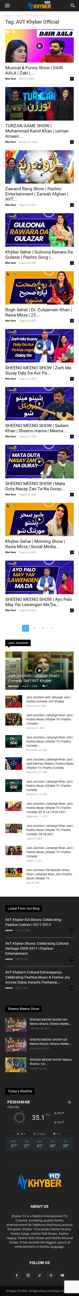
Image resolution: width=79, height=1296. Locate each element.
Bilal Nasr (10, 78)
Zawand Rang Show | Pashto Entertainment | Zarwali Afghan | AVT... (36, 194)
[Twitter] (51, 1275)
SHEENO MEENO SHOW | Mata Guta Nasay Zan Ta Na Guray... (35, 486)
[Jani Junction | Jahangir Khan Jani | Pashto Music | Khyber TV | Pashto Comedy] (13, 785)
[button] (7, 5)
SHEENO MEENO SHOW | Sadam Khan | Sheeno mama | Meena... (36, 428)
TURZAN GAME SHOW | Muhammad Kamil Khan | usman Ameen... (37, 131)
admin (9, 930)
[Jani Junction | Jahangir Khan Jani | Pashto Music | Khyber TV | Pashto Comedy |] (13, 719)
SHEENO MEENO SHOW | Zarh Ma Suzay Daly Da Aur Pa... (38, 370)
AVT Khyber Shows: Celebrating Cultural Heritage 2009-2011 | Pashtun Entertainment (36, 948)
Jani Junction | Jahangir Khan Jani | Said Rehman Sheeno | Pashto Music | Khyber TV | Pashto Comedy (50, 763)
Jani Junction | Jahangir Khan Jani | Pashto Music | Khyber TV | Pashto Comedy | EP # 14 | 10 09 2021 (49, 808)
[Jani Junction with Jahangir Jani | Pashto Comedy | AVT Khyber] (13, 701)
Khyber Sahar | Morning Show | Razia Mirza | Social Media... (35, 544)
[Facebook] (17, 1275)
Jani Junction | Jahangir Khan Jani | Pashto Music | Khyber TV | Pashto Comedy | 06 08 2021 (49, 830)
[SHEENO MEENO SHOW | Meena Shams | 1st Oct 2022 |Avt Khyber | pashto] (15, 1065)
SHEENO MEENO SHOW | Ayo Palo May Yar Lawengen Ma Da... (38, 602)
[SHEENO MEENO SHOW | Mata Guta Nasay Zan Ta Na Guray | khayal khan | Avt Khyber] (39, 461)
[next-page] (51, 628)
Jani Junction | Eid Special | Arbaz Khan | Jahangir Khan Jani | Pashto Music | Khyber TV (49, 874)
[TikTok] (39, 1275)
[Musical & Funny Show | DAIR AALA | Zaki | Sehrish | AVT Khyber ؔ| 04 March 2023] (39, 46)
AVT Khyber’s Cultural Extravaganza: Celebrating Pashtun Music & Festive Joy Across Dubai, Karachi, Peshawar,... (37, 977)
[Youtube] (62, 1275)
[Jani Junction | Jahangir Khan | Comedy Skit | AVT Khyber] (39, 671)
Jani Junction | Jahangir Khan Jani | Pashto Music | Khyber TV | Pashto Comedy (49, 786)
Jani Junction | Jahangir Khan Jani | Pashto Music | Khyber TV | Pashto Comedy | (49, 719)
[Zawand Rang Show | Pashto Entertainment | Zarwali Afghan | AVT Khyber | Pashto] (39, 167)
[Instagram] (28, 1275)
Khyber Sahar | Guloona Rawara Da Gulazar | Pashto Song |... (39, 255)
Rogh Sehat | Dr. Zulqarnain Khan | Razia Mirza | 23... (38, 312)
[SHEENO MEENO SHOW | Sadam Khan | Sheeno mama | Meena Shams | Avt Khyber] (39, 403)
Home (7, 15)
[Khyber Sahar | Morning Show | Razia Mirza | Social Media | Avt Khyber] (39, 519)
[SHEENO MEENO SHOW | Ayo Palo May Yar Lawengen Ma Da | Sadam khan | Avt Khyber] (39, 577)
